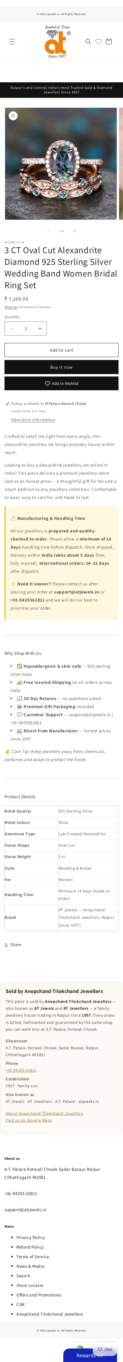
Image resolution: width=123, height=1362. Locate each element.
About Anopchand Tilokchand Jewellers (44, 1113)
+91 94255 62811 (21, 1070)
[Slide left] (48, 231)
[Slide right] (74, 231)
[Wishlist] (98, 41)
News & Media (30, 1266)
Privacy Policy (30, 1237)
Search (23, 1276)
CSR (20, 1304)
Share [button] (15, 944)
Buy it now (61, 367)
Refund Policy (30, 1247)
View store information (33, 419)
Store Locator (30, 1285)
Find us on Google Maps (29, 1120)
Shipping (10, 307)
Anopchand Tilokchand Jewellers (49, 1314)
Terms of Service (32, 1256)
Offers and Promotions (38, 1295)
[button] (12, 41)
